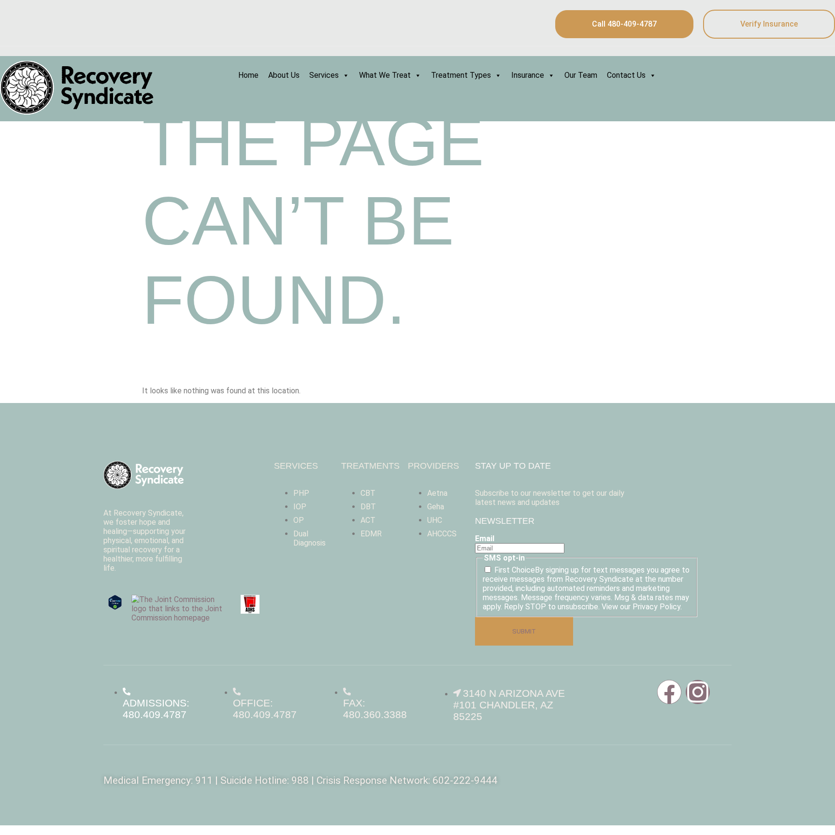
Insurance (527, 75)
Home (248, 75)
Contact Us (626, 75)
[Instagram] (698, 692)
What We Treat (385, 75)
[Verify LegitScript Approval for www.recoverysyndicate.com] (115, 607)
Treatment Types (461, 75)
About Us (284, 75)
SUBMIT (524, 631)
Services (324, 75)
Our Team (580, 75)
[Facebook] (669, 692)
